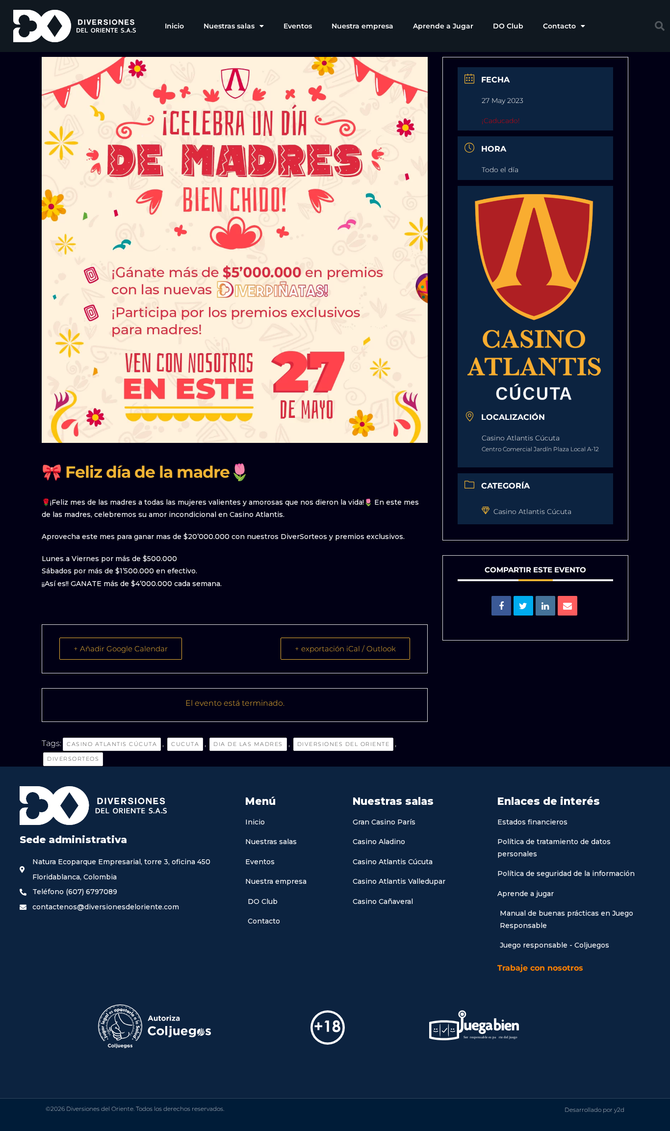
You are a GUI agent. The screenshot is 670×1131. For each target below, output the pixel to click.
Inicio (174, 26)
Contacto (559, 26)
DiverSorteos (73, 758)
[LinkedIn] (545, 606)
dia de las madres (248, 744)
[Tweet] (523, 606)
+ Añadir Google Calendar (121, 648)
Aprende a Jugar (443, 26)
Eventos (297, 26)
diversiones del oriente (343, 744)
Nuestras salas (229, 26)
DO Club (508, 26)
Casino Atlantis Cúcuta (112, 744)
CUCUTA (185, 744)
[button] (660, 26)
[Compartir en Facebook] (501, 606)
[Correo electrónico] (567, 606)
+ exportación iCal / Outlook (345, 648)
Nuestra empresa (362, 26)
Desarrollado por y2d (594, 1109)
